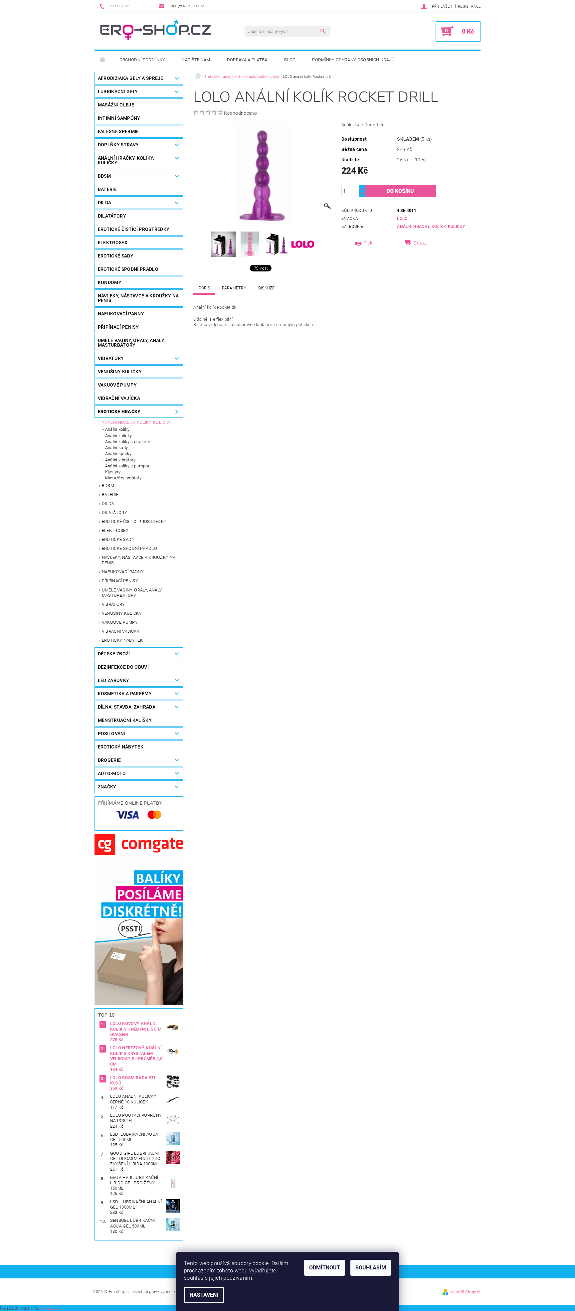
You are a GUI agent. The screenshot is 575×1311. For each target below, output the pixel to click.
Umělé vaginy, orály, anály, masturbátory (132, 592)
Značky (107, 786)
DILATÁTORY (112, 216)
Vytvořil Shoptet (465, 1291)
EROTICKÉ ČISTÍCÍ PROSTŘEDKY (134, 229)
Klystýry (113, 471)
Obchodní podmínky (142, 59)
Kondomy (109, 282)
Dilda (108, 503)
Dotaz (420, 243)
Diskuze (266, 288)
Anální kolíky (117, 429)
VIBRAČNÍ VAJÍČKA (119, 398)
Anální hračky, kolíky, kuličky (136, 422)
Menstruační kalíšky (125, 720)
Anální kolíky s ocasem (127, 441)
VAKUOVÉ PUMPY (117, 385)
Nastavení (204, 1295)
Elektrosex (115, 530)
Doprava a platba (247, 59)
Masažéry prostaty (123, 477)
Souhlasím (370, 1267)
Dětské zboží (114, 653)
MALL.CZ (50, 1308)
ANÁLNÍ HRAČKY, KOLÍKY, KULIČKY (126, 160)
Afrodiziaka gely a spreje (130, 78)
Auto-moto (112, 773)
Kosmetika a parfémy (125, 693)
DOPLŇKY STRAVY (118, 144)
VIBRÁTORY (111, 358)
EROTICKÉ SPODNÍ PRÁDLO (128, 269)
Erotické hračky (119, 411)
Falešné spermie (118, 131)
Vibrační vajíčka (120, 631)
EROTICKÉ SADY (115, 255)
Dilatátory (114, 512)
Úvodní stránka (103, 60)
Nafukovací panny (121, 313)
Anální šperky (118, 453)
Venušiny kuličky (122, 613)
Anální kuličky (118, 435)
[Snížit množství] (362, 194)
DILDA (104, 202)
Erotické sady (118, 539)
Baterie (107, 189)
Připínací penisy (120, 580)
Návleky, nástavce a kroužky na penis (139, 560)
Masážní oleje (116, 104)
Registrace (469, 6)
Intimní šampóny (119, 118)
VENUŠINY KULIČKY (120, 371)
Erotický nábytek (122, 640)
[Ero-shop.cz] (156, 31)
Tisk (368, 243)
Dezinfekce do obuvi (123, 667)
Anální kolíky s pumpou (127, 465)
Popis (204, 288)
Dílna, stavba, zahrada (126, 707)
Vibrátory (113, 604)
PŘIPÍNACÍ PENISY (118, 327)
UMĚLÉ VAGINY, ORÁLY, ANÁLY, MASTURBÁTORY (131, 343)
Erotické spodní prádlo (129, 548)
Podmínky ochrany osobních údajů (353, 59)
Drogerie (109, 760)
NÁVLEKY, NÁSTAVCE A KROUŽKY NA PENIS (138, 298)
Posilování (111, 733)
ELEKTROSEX (112, 242)
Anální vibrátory (120, 459)
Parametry (234, 288)
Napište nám (196, 59)
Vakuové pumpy (120, 622)
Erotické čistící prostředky (134, 521)
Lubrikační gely (118, 91)
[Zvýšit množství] (362, 188)
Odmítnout (324, 1267)
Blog (289, 59)
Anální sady (116, 447)
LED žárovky (113, 680)
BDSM (104, 176)
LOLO (402, 218)
